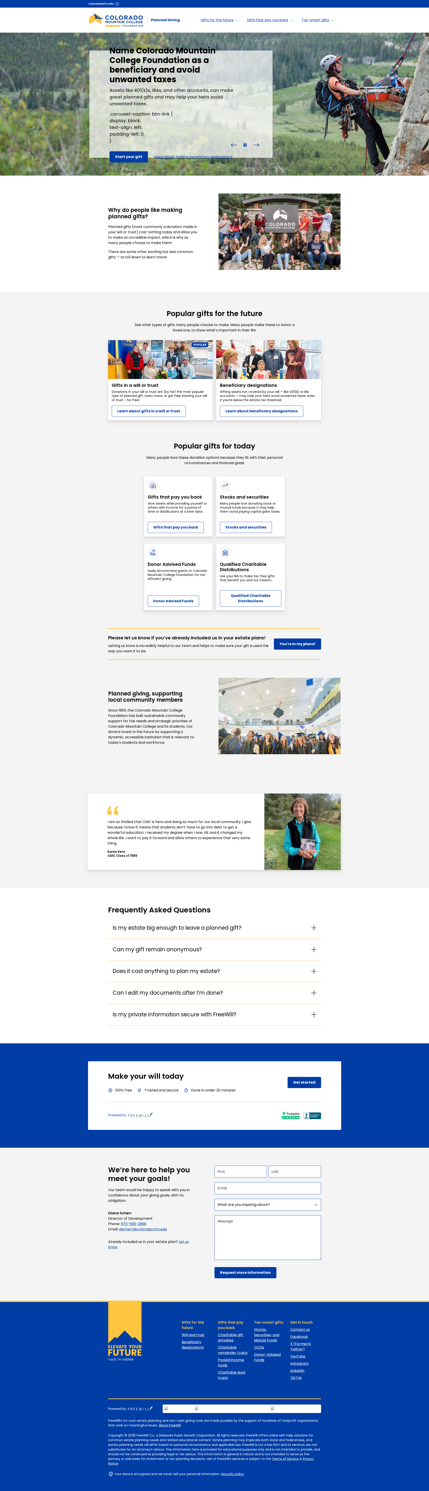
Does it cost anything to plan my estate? (166, 971)
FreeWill (140, 1408)
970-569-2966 (133, 1223)
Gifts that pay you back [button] (267, 20)
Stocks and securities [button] (245, 527)
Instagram (299, 1363)
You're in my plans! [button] (297, 644)
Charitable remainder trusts (233, 1350)
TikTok (296, 1377)
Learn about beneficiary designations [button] (261, 411)
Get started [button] (304, 1082)
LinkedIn (297, 1370)
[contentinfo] (214, 104)
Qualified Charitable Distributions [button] (250, 598)
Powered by (117, 1115)
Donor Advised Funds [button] (173, 601)
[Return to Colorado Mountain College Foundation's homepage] (122, 1329)
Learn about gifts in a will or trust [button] (148, 411)
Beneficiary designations (193, 1344)
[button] (234, 144)
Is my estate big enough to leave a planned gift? (177, 927)
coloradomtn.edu (101, 4)
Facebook (299, 1336)
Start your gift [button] (128, 156)
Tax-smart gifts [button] (315, 20)
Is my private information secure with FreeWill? (174, 1014)
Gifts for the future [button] (217, 20)
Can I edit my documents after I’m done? (168, 992)
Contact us (300, 1329)
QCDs (259, 1347)
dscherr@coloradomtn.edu (143, 1229)
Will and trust (193, 1334)
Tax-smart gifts (268, 1322)
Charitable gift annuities (230, 1337)
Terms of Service (285, 1459)
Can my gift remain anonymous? (157, 949)
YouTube (297, 1356)
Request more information (245, 1272)
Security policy (232, 1474)
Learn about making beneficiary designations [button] (193, 156)
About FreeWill (170, 1425)
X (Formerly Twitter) (300, 1346)
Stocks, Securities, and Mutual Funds (266, 1335)
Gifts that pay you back (231, 1325)
